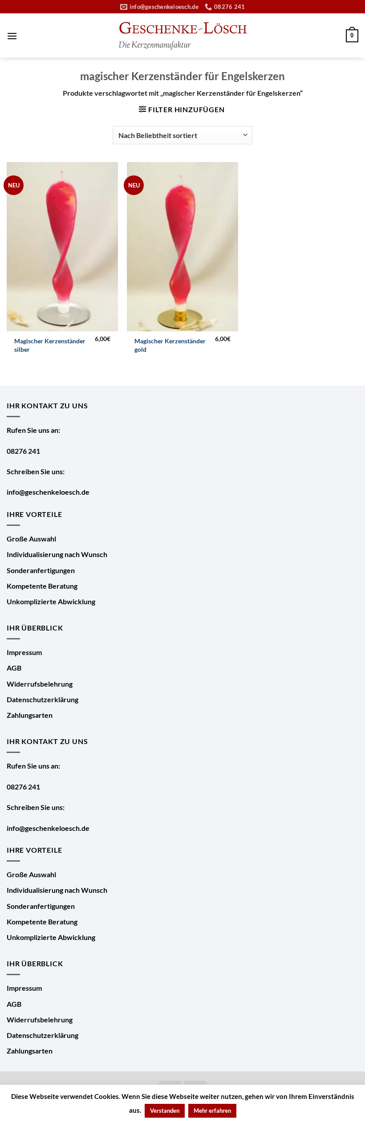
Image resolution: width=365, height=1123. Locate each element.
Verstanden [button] (164, 1110)
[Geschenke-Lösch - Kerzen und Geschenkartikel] (182, 36)
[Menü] (12, 36)
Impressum (24, 652)
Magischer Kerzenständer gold (170, 345)
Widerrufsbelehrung (40, 683)
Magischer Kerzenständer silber (49, 345)
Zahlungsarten (30, 715)
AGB (14, 667)
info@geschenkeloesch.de (48, 492)
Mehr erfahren (212, 1110)
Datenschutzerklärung (42, 699)
